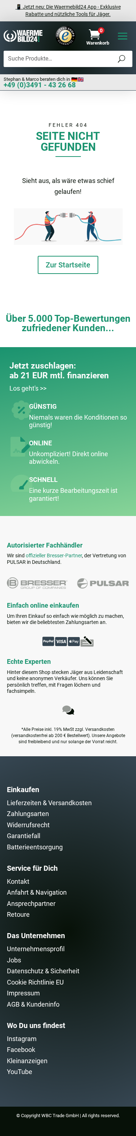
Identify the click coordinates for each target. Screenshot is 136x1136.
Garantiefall (23, 836)
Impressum (23, 993)
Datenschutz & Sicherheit (43, 971)
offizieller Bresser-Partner (54, 556)
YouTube (19, 1071)
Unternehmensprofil (36, 949)
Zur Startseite (68, 265)
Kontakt (18, 881)
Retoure (18, 914)
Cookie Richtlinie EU (35, 982)
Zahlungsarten (28, 813)
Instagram (22, 1039)
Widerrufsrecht (28, 825)
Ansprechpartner (31, 903)
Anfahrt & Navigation (37, 892)
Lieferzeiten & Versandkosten (49, 803)
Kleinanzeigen (27, 1061)
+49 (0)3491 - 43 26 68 (40, 85)
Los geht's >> (27, 388)
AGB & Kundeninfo (33, 1004)
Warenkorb (97, 43)
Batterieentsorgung (35, 847)
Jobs (14, 960)
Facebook (21, 1049)
